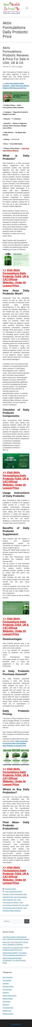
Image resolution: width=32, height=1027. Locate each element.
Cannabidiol (7, 980)
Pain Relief (6, 1002)
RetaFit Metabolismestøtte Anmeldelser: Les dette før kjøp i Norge (14, 960)
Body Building (7, 977)
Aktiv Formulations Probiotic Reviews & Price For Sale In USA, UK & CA (16, 55)
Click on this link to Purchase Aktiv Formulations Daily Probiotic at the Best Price (15, 743)
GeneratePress (16, 1024)
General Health (10, 889)
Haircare (6, 992)
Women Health (8, 1014)
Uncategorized (8, 1008)
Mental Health (8, 998)
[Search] (26, 921)
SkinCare (6, 1005)
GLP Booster (7, 989)
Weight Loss (7, 1011)
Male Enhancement (9, 995)
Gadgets (6, 983)
